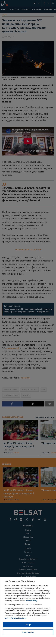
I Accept (28, 625)
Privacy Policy (31, 601)
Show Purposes (28, 632)
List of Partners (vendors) (15, 618)
